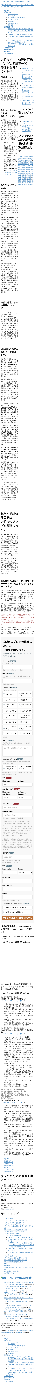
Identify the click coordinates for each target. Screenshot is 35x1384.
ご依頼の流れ (8, 1163)
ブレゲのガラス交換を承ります (14, 1222)
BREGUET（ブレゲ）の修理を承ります (20, 29)
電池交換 (11, 25)
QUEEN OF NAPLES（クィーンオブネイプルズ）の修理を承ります (27, 94)
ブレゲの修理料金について (13, 1256)
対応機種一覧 (8, 1162)
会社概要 (7, 1167)
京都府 (27, 171)
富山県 (22, 166)
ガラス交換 (11, 15)
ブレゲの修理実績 (20, 1278)
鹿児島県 (25, 184)
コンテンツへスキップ (8, 1)
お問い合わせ (8, 1171)
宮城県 (20, 158)
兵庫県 (22, 173)
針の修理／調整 (13, 23)
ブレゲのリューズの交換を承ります (15, 1230)
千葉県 (30, 162)
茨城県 (25, 160)
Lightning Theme (22, 1330)
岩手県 (30, 156)
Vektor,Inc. (19, 1332)
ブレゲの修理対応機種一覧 (13, 1235)
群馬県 (20, 162)
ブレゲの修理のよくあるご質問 (14, 1231)
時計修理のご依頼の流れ (12, 1271)
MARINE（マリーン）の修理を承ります (21, 34)
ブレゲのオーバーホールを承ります (15, 1220)
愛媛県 (29, 179)
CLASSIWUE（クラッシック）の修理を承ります (27, 76)
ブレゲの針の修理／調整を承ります (15, 1260)
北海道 (20, 156)
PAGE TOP (32, 1340)
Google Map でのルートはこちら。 (13, 1001)
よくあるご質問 (9, 1169)
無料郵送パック (9, 1165)
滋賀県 (22, 171)
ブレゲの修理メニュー (11, 1233)
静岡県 (22, 169)
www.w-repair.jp (9, 1209)
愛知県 (27, 169)
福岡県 (24, 181)
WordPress (11, 1330)
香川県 (24, 179)
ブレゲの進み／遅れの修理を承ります (16, 1258)
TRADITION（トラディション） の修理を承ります (28, 102)
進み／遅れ (11, 21)
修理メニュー (8, 1160)
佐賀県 (29, 181)
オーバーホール (13, 14)
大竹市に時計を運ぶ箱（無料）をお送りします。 (10, 172)
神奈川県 (26, 164)
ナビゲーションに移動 (22, 1)
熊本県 (24, 182)
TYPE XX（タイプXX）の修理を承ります (28, 87)
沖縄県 (30, 184)
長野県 (27, 167)
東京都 (20, 164)
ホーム (6, 1158)
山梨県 (22, 167)
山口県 (29, 177)
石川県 (27, 166)
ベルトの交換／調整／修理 (16, 17)
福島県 (20, 160)
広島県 (24, 177)
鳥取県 (24, 175)
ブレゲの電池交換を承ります (13, 1262)
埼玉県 (25, 162)
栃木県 (30, 160)
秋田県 (25, 158)
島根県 (29, 175)
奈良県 (27, 173)
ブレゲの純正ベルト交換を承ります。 (16, 1294)
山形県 (30, 158)
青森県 (25, 156)
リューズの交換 (13, 19)
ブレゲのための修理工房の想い (14, 1224)
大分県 (29, 182)
